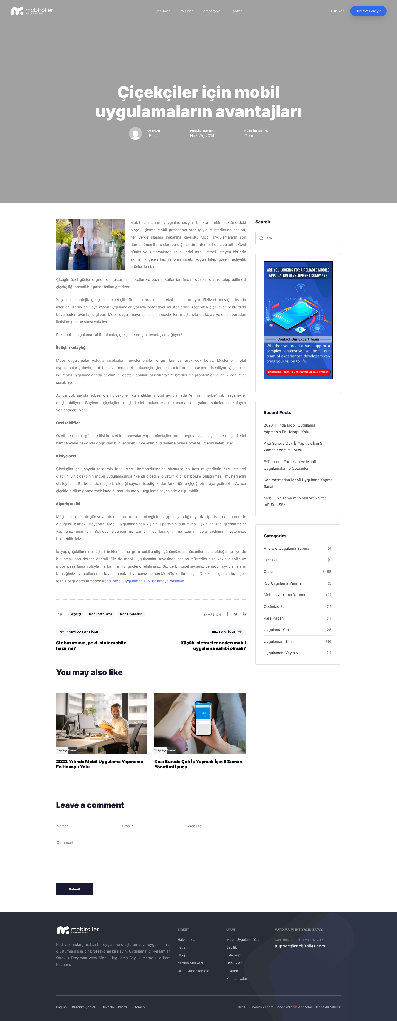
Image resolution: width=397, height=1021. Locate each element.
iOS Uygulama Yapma (282, 583)
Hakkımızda (187, 939)
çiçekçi (76, 614)
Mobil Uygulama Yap (242, 939)
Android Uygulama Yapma (286, 548)
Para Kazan (274, 618)
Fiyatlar (236, 11)
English (61, 1007)
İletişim (183, 947)
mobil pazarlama (100, 614)
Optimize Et (274, 606)
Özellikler (186, 11)
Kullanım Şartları (84, 1007)
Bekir (153, 135)
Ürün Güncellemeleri (195, 971)
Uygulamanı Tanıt (279, 641)
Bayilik (231, 947)
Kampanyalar (211, 11)
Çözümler (162, 11)
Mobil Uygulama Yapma (284, 594)
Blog (181, 955)
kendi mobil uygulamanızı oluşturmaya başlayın (143, 581)
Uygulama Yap (276, 629)
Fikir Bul (271, 560)
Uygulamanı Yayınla (281, 653)
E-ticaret (233, 955)
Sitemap (138, 1007)
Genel (249, 135)
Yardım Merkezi (190, 963)
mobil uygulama (131, 614)
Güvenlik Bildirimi (114, 1007)
